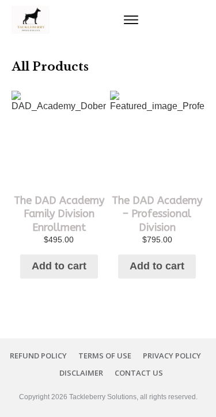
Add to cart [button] (59, 266)
